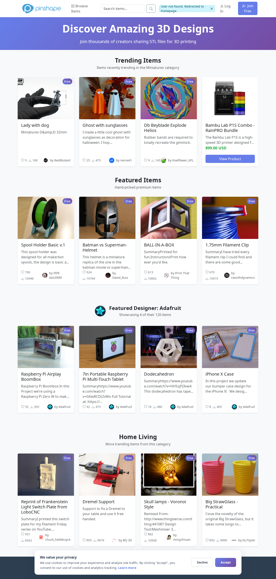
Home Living (138, 437)
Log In (225, 9)
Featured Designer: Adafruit (145, 307)
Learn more (127, 568)
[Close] (211, 8)
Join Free (248, 8)
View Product (230, 158)
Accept (226, 562)
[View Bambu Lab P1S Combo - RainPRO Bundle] (230, 98)
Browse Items (79, 9)
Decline (202, 562)
